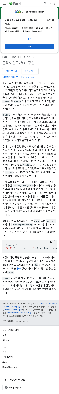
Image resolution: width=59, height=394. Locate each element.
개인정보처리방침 (17, 379)
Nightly (6, 77)
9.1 (18, 77)
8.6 (32, 77)
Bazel (4, 57)
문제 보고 (11, 71)
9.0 (22, 77)
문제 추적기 (7, 357)
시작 (29, 46)
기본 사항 (30, 57)
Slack (5, 362)
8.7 (27, 77)
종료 (18, 268)
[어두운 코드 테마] (51, 242)
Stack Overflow (9, 367)
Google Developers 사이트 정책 (20, 313)
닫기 (29, 38)
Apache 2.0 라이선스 (13, 310)
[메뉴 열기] (5, 3)
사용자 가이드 (17, 57)
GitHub (5, 340)
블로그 (5, 335)
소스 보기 (30, 71)
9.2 (13, 77)
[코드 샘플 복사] (55, 242)
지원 (4, 352)
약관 (4, 379)
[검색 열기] (45, 3)
